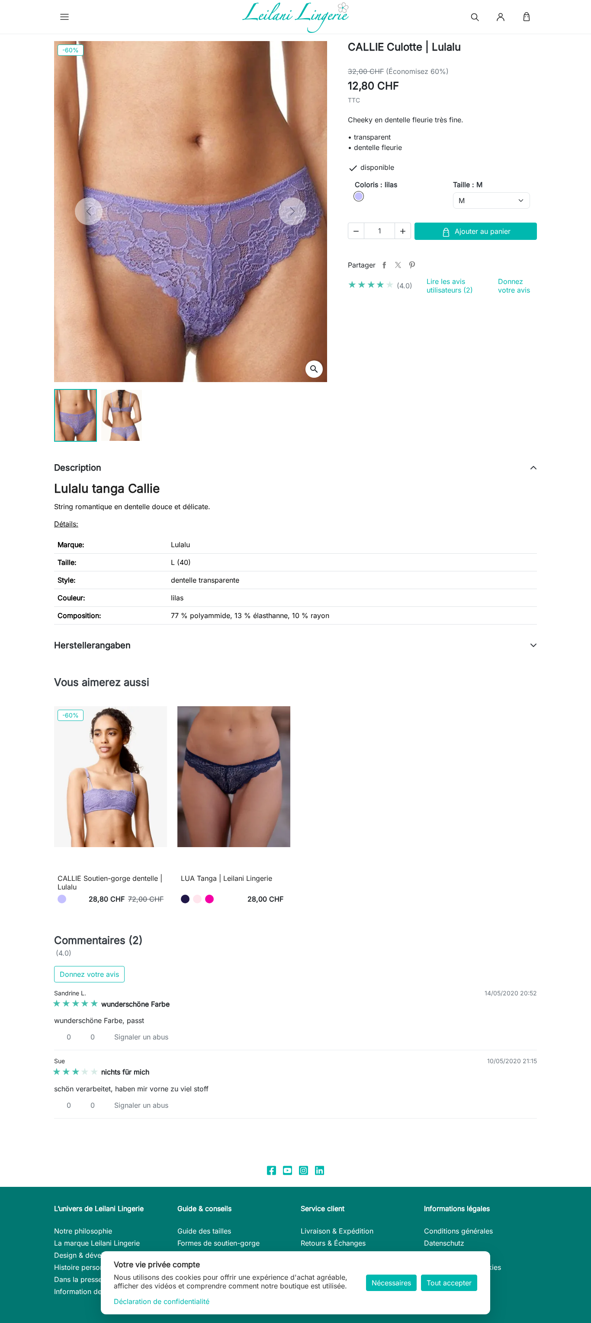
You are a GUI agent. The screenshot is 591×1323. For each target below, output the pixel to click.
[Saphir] (185, 899)
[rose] (197, 899)
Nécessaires (391, 1282)
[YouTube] (287, 1170)
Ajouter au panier (483, 231)
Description (77, 467)
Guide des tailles (204, 1231)
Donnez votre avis (514, 285)
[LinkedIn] (319, 1170)
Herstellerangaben (92, 645)
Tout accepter (449, 1282)
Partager (384, 265)
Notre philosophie (83, 1231)
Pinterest (412, 265)
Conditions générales (458, 1231)
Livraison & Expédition (337, 1231)
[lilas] (62, 899)
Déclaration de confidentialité (161, 1301)
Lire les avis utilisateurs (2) (450, 285)
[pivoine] (209, 899)
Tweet (398, 265)
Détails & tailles (110, 864)
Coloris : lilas (376, 184)
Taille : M (467, 184)
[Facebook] (271, 1170)
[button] (64, 16)
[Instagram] (303, 1170)
